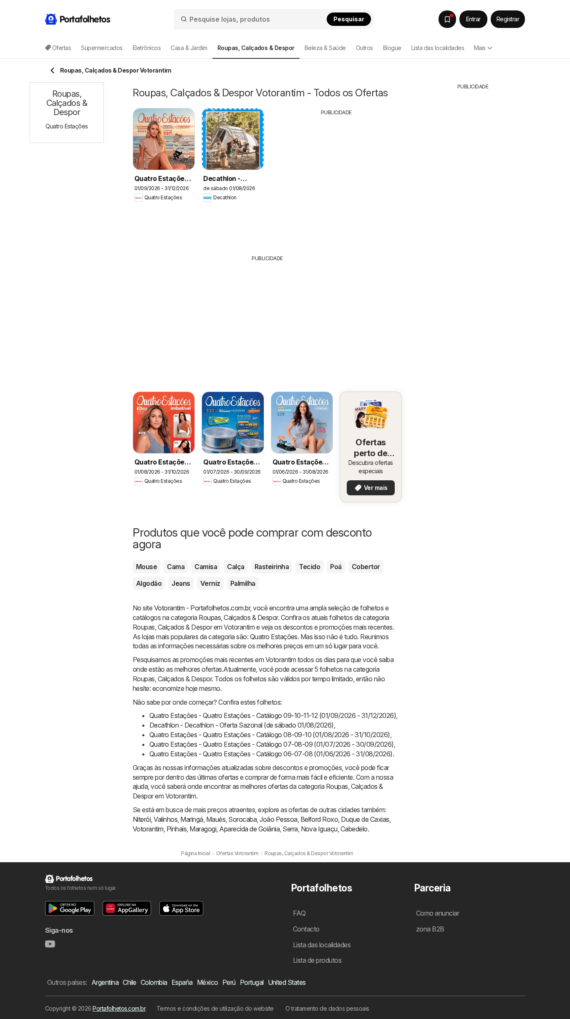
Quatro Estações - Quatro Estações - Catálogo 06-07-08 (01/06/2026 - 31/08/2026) (271, 754)
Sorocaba (242, 819)
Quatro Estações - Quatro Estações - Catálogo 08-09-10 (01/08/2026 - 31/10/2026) (269, 734)
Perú (229, 982)
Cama (175, 566)
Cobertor (366, 566)
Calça (235, 566)
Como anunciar (437, 913)
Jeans (181, 583)
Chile (129, 982)
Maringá (191, 819)
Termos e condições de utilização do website (215, 1008)
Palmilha (242, 583)
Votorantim (148, 829)
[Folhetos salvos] (447, 19)
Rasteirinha (272, 566)
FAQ (299, 913)
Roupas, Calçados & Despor (238, 617)
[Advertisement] (336, 178)
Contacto (306, 929)
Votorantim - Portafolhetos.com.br (202, 608)
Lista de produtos (317, 960)
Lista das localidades (437, 47)
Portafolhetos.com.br (119, 1008)
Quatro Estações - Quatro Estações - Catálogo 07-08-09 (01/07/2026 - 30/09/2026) (271, 744)
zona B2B (430, 929)
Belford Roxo (319, 819)
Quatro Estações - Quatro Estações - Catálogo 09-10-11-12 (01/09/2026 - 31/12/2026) (272, 715)
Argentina (105, 982)
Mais (480, 47)
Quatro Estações (274, 636)
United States (287, 982)
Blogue (392, 47)
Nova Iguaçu (319, 829)
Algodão (148, 583)
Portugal (252, 982)
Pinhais (176, 829)
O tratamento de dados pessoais (327, 1008)
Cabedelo (354, 829)
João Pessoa (278, 819)
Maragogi (202, 829)
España (182, 982)
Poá (335, 566)
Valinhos (165, 819)
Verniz (210, 583)
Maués (215, 819)
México (207, 982)
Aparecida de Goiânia (249, 829)
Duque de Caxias (365, 819)
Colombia (154, 982)
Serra (290, 829)
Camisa (205, 566)
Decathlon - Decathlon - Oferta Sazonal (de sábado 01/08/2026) (241, 725)
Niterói (142, 819)
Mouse (146, 566)
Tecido (309, 566)
